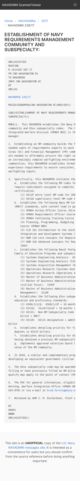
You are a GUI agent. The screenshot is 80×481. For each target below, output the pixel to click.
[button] (75, 5)
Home (8, 21)
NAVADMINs (27, 21)
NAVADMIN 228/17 (19, 97)
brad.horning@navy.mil (62, 390)
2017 (44, 21)
